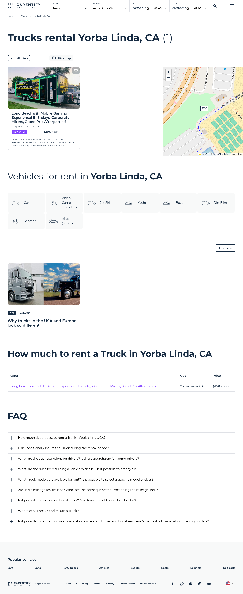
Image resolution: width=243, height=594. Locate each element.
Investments (148, 583)
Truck (56, 8)
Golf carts (229, 567)
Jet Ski (105, 202)
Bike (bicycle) (68, 221)
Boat (179, 202)
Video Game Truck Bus (69, 202)
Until (174, 3)
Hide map (64, 58)
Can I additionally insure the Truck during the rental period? (63, 448)
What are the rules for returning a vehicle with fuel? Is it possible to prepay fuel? (78, 469)
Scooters (195, 567)
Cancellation (127, 583)
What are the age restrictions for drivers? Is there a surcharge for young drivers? (78, 458)
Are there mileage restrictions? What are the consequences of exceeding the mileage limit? (88, 490)
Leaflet (205, 154)
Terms (96, 583)
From (135, 3)
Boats (165, 567)
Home (11, 16)
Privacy (109, 583)
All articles (225, 247)
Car (26, 202)
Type (55, 3)
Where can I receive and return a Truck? (48, 511)
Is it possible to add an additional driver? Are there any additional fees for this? (77, 500)
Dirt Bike (220, 202)
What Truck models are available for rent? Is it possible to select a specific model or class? (85, 479)
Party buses (70, 567)
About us (71, 583)
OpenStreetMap (221, 154)
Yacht (142, 202)
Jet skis (104, 567)
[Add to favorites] (76, 70)
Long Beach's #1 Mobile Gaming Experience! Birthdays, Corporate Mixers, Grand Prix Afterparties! (83, 386)
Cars (10, 567)
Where (96, 3)
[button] (204, 108)
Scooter (30, 221)
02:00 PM (160, 8)
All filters (22, 58)
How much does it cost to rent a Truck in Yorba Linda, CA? (61, 438)
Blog (85, 583)
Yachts (135, 567)
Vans (38, 567)
